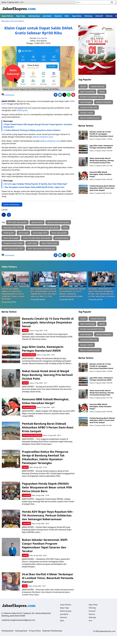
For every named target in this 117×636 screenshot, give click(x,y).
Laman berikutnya (11, 204)
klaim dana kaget (10, 238)
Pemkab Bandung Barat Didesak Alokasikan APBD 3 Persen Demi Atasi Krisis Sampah (102, 188)
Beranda (5, 21)
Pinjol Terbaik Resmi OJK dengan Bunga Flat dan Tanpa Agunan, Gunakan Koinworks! (37, 125)
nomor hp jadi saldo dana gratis (37, 238)
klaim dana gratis (59, 233)
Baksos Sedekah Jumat (90, 118)
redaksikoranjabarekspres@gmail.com (18, 620)
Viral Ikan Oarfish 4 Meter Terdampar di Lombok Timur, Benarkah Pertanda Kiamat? (47, 578)
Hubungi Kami (21, 631)
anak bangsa (85, 102)
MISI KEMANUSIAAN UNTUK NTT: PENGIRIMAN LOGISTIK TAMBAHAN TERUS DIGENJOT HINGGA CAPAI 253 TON (44, 293)
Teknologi (88, 16)
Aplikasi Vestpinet (103, 102)
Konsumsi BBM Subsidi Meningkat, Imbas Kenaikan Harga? (100, 174)
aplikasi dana (37, 222)
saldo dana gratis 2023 (13, 248)
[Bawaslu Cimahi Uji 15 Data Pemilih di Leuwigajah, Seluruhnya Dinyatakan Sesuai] (83, 135)
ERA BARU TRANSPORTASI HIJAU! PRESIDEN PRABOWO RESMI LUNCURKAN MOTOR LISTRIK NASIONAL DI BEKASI (101, 293)
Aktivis (102, 91)
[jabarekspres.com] (19, 9)
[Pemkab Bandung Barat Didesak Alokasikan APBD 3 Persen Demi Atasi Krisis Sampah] (83, 189)
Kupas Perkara (7, 16)
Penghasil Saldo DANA (13, 243)
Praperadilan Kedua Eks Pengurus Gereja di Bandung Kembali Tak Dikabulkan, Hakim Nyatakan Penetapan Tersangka (45, 457)
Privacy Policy (35, 631)
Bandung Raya (34, 16)
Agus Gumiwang (87, 91)
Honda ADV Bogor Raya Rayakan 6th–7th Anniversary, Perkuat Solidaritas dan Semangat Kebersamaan (47, 515)
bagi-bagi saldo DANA (12, 227)
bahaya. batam (86, 112)
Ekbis (67, 16)
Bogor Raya (20, 16)
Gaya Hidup (76, 16)
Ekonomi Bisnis (17, 21)
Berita (25, 330)
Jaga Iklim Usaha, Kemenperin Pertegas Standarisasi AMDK (101, 146)
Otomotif (99, 16)
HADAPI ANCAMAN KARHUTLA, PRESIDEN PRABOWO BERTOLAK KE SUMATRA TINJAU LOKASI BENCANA (13, 294)
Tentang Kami (7, 631)
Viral (25, 586)
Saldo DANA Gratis (49, 243)
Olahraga (92, 617)
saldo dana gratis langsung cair (41, 248)
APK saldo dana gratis (17, 222)
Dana (65, 227)
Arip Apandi (42, 38)
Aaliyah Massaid (97, 86)
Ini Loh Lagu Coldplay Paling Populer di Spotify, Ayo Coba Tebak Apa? (36, 184)
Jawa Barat (47, 16)
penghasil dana (61, 238)
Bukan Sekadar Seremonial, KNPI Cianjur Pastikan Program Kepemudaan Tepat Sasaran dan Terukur (44, 545)
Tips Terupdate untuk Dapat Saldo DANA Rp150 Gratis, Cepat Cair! (34, 187)
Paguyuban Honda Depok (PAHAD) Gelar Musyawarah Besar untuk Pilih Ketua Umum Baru (47, 487)
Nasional (58, 16)
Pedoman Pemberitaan (52, 631)
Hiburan (109, 16)
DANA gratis (22, 110)
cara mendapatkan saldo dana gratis (42, 227)
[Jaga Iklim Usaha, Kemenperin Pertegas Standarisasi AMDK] (83, 149)
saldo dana (32, 243)
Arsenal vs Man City (88, 107)
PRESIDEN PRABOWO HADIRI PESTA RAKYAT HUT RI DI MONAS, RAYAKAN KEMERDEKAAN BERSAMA (72, 293)
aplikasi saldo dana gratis (58, 222)
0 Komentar (9, 95)
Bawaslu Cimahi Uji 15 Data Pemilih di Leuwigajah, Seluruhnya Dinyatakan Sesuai (101, 134)
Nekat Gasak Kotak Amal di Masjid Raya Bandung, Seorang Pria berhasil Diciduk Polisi (102, 160)
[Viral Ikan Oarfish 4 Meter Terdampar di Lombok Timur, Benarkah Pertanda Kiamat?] (11, 581)
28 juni (83, 86)
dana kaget (23, 233)
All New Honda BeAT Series (91, 97)
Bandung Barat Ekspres (32, 435)
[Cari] (112, 2)
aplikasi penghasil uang (42, 137)
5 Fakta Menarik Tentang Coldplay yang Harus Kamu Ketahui (32, 130)
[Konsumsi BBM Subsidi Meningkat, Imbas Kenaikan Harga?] (83, 175)
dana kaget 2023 (40, 233)
